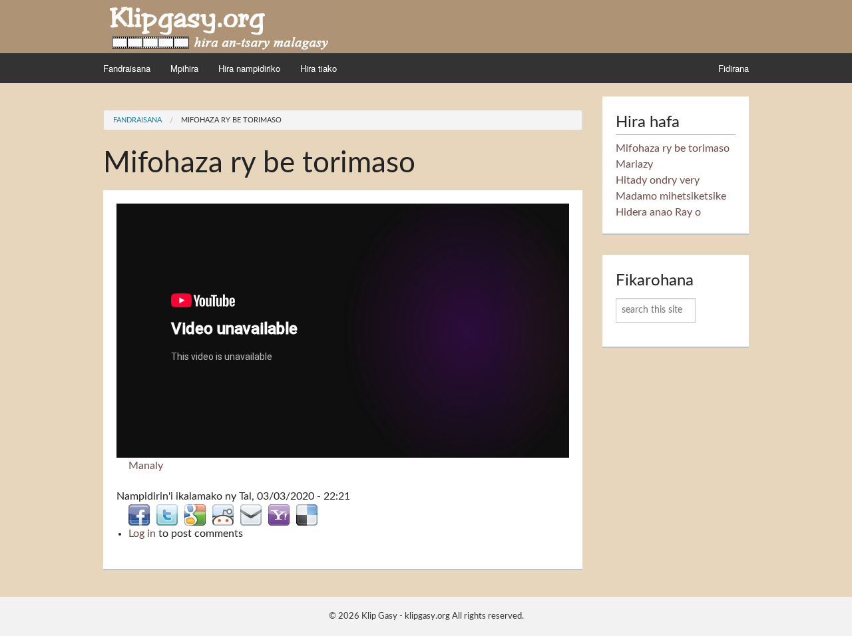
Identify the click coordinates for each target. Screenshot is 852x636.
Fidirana (733, 68)
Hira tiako (318, 68)
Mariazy (634, 164)
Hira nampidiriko (249, 68)
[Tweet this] (167, 514)
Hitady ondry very (658, 180)
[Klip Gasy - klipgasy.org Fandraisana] (219, 26)
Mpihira (184, 68)
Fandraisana (126, 68)
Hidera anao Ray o (658, 212)
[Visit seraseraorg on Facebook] (139, 514)
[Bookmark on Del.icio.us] (307, 514)
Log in (142, 533)
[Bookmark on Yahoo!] (279, 514)
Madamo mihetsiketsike (671, 196)
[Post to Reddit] (223, 514)
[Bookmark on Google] (195, 514)
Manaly (145, 465)
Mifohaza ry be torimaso (231, 120)
